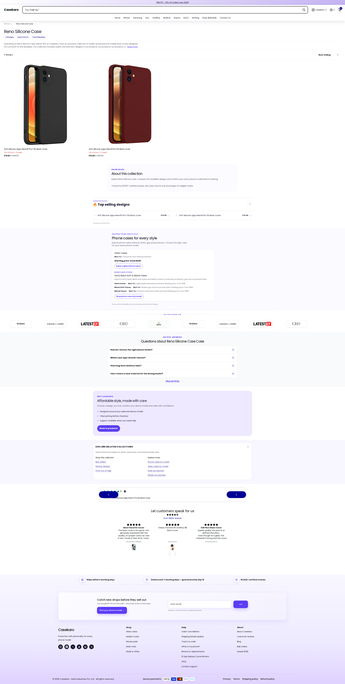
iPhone (127, 17)
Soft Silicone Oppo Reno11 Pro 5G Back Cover (109, 149)
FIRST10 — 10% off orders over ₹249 (172, 2)
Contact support (189, 666)
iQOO (186, 17)
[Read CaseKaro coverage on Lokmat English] (39, 324)
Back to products (109, 428)
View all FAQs (172, 381)
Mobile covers (132, 636)
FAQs (184, 661)
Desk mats (131, 646)
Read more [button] (132, 46)
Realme (166, 17)
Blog (239, 641)
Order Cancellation (190, 631)
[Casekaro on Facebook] (79, 647)
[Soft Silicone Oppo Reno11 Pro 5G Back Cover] (130, 104)
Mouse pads (131, 641)
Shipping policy (250, 679)
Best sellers (101, 462)
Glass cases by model (158, 466)
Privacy (227, 679)
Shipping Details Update (193, 636)
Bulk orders (242, 646)
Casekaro (66, 629)
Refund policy (268, 679)
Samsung (137, 17)
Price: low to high (103, 470)
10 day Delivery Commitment (195, 656)
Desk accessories (156, 470)
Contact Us (225, 17)
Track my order (189, 641)
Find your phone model (112, 610)
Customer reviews (245, 636)
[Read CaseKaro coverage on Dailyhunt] (142, 324)
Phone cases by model (158, 462)
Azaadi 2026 (242, 651)
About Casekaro (244, 631)
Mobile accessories (157, 475)
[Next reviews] (236, 494)
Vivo (147, 17)
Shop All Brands (209, 17)
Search (304, 9)
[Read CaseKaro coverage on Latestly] (73, 324)
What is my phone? (191, 646)
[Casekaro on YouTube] (73, 647)
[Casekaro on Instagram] (60, 647)
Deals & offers (132, 651)
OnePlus (156, 17)
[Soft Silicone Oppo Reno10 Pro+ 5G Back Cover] (45, 104)
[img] (172, 515)
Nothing (195, 17)
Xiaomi (177, 17)
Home (117, 17)
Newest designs (103, 466)
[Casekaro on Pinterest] (66, 647)
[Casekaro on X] (91, 647)
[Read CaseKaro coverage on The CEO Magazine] (108, 324)
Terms (236, 679)
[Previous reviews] (108, 494)
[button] (319, 10)
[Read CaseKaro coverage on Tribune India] (177, 324)
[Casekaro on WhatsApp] (85, 647)
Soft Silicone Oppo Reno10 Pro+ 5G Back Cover (25, 149)
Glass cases (131, 631)
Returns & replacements (193, 651)
